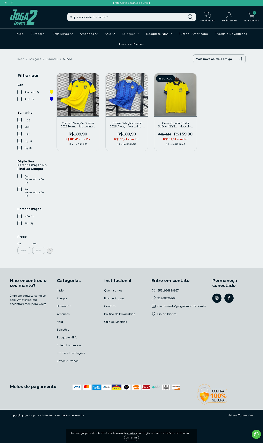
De (19, 243)
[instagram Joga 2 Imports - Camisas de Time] (6, 3)
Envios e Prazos (131, 44)
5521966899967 (168, 290)
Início (20, 34)
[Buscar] (190, 17)
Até (34, 243)
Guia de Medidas (115, 322)
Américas (87, 34)
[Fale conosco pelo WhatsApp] (256, 434)
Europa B (52, 59)
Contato (109, 306)
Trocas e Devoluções (231, 34)
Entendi (131, 437)
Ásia (108, 34)
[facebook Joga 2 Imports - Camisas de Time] (12, 3)
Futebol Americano (193, 34)
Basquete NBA (158, 34)
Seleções (129, 34)
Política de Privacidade (119, 314)
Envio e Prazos (114, 298)
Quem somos (113, 290)
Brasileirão (61, 34)
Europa (37, 34)
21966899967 (166, 298)
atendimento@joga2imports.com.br (181, 306)
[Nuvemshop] (240, 415)
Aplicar (50, 251)
